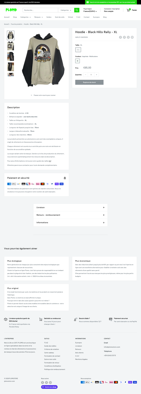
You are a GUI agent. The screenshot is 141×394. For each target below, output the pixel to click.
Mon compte (108, 11)
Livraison (41, 207)
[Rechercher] (76, 10)
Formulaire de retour (51, 363)
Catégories (24, 17)
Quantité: (78, 75)
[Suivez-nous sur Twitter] (46, 382)
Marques (37, 17)
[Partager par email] (132, 37)
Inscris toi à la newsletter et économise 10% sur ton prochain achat (112, 2)
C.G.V (77, 356)
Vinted (70, 17)
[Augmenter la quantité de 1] (96, 74)
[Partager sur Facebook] (120, 37)
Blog (105, 17)
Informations (42, 222)
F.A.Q (78, 17)
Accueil (6, 17)
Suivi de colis (59, 17)
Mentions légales (81, 359)
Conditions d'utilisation (52, 366)
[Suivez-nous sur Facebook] (42, 382)
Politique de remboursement (54, 369)
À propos (96, 17)
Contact (86, 17)
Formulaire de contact (52, 356)
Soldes (48, 17)
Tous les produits (16, 24)
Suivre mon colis (50, 359)
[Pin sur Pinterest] (124, 37)
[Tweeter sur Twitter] (128, 37)
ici (50, 161)
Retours (78, 349)
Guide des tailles (50, 346)
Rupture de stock (89, 82)
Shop (15, 17)
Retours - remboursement (48, 215)
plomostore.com (9, 381)
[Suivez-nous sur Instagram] (50, 382)
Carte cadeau (49, 353)
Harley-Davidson (81, 37)
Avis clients (79, 353)
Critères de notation (51, 349)
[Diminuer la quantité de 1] (85, 74)
